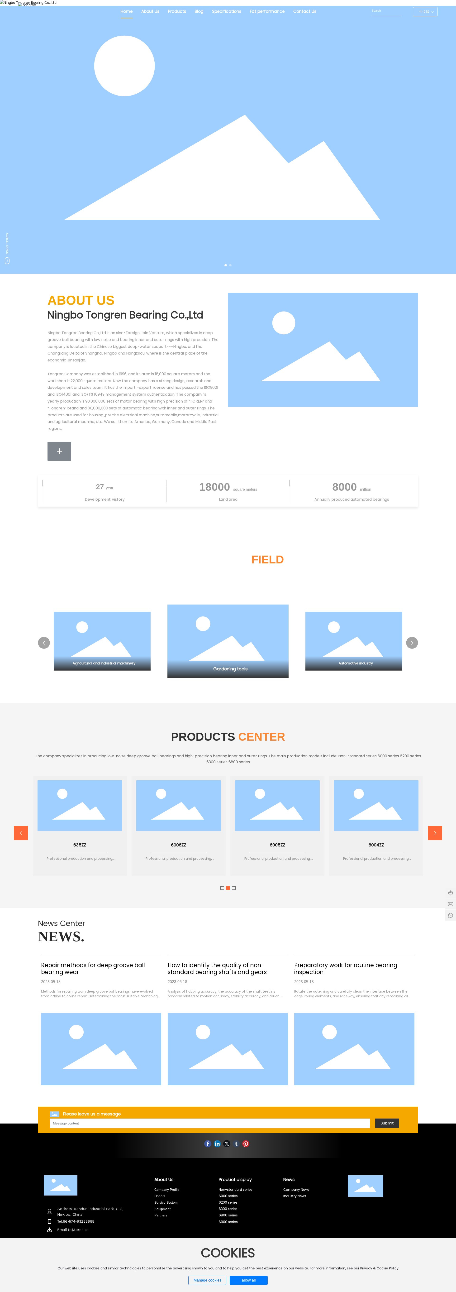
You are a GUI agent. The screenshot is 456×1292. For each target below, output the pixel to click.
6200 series (228, 1202)
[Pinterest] (245, 1143)
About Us (164, 1179)
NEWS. (61, 936)
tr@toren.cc (78, 1230)
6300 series (228, 1208)
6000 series (228, 1196)
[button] (225, 265)
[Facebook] (207, 1143)
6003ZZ (79, 845)
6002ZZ (178, 845)
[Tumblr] (236, 1143)
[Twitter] (226, 1143)
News (289, 1179)
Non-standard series (235, 1189)
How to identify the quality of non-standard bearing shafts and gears (217, 968)
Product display (235, 1179)
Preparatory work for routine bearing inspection (345, 968)
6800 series (228, 1215)
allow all (249, 1280)
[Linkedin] (217, 1143)
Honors (160, 1196)
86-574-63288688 (78, 1221)
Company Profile (166, 1189)
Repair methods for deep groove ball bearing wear (93, 968)
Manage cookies (207, 1280)
